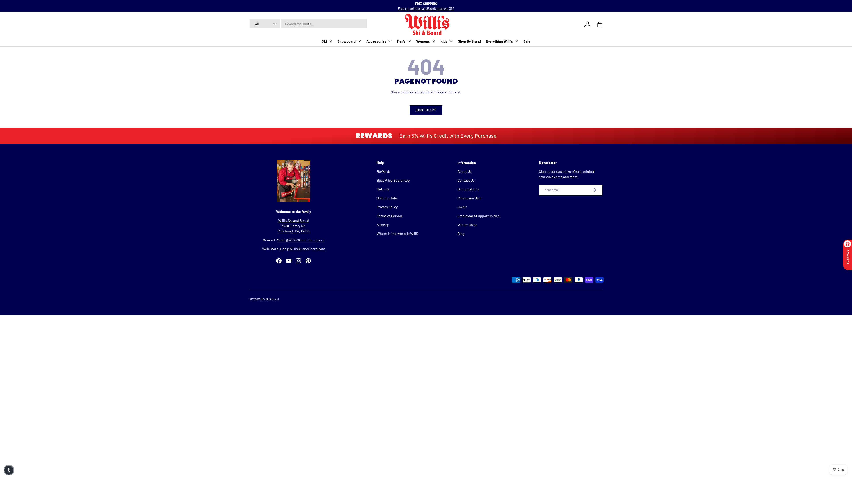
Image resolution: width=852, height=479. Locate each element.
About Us (465, 171)
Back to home (426, 110)
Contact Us (466, 180)
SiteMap (383, 224)
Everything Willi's (499, 41)
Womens (423, 41)
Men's (401, 41)
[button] (9, 470)
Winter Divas (467, 224)
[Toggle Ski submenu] (330, 41)
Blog (461, 233)
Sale (526, 41)
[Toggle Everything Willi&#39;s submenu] (516, 41)
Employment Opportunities (479, 216)
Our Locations (468, 189)
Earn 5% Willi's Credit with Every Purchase (448, 135)
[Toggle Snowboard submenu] (359, 41)
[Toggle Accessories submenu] (389, 41)
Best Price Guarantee (393, 180)
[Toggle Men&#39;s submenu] (409, 41)
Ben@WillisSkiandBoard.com (302, 249)
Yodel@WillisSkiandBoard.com (300, 240)
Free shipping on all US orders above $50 (426, 8)
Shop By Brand (469, 41)
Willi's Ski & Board (268, 298)
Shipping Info (387, 198)
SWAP (462, 207)
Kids (443, 41)
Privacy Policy (387, 207)
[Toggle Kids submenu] (451, 41)
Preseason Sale (469, 198)
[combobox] (308, 23)
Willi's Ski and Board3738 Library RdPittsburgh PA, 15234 (294, 225)
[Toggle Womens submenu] (433, 41)
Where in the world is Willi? (397, 233)
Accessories (376, 41)
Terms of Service (390, 216)
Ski (324, 41)
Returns (383, 189)
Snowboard (346, 41)
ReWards (384, 171)
